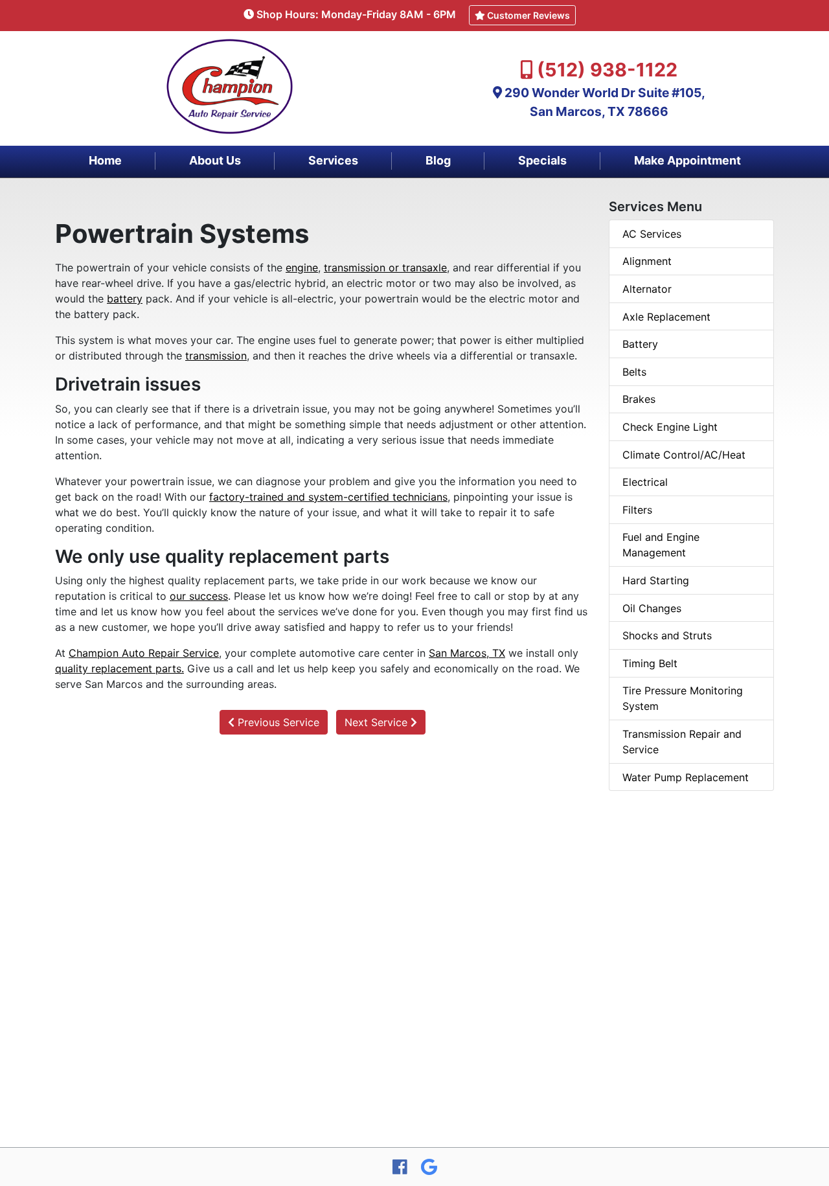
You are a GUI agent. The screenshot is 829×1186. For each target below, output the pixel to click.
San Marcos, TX (467, 652)
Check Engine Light (670, 426)
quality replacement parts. (119, 668)
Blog (438, 160)
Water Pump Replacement (685, 777)
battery (124, 298)
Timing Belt (649, 663)
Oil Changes (651, 608)
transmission (216, 355)
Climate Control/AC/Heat (683, 454)
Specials (542, 160)
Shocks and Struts (667, 635)
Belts (634, 371)
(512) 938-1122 (607, 69)
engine (302, 267)
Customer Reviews (527, 15)
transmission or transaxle (385, 267)
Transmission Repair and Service (682, 741)
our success (199, 595)
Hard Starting (655, 580)
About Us (215, 160)
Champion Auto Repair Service (144, 652)
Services (333, 160)
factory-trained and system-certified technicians (328, 496)
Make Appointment (687, 160)
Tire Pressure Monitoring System (682, 698)
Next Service (378, 722)
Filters (637, 509)
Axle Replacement (666, 316)
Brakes (638, 399)
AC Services (651, 233)
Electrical (645, 481)
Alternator (647, 288)
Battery (640, 343)
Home (105, 160)
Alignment (647, 261)
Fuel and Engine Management (660, 544)
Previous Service (276, 722)
